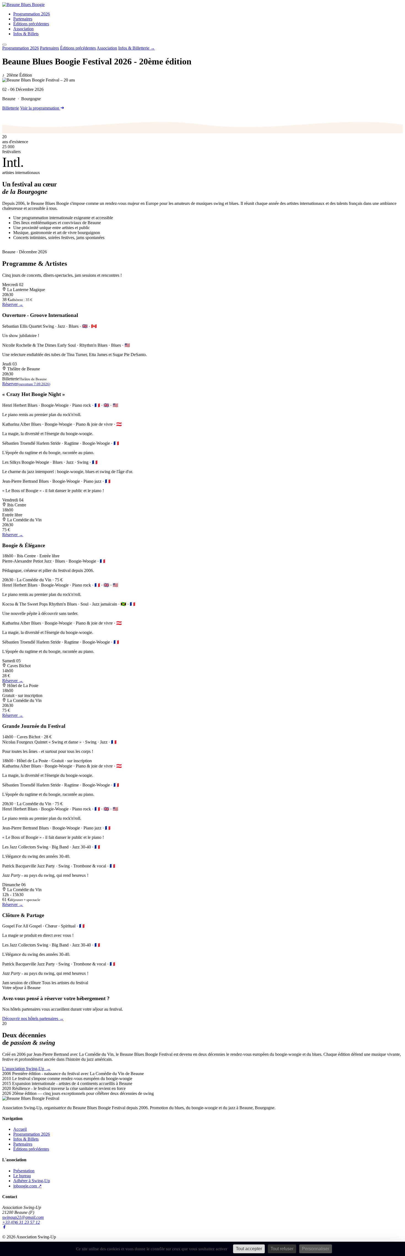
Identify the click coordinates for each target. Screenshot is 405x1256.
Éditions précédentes (31, 23)
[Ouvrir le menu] (4, 44)
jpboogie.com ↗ (27, 1186)
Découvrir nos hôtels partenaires (33, 1018)
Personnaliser (315, 1248)
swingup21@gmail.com (23, 1217)
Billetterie (10, 108)
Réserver (26, 383)
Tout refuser (282, 1248)
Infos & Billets (26, 33)
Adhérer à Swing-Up (31, 1180)
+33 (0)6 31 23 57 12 (21, 1222)
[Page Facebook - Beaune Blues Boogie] (4, 1227)
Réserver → (12, 304)
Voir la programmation (40, 108)
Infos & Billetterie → (136, 48)
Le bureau (22, 1175)
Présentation (23, 1170)
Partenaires (22, 19)
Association (23, 28)
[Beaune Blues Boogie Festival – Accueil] (23, 4)
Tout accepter (249, 1248)
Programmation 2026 (31, 14)
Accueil (20, 1129)
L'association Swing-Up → (26, 1068)
